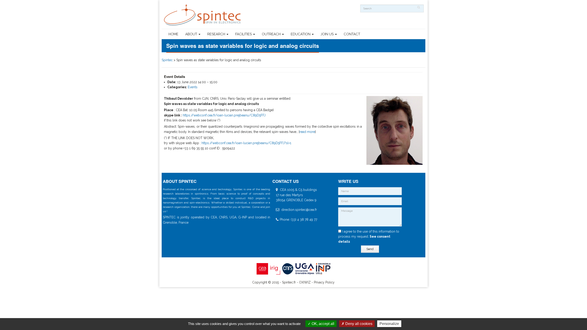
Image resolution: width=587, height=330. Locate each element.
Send (370, 249)
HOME (173, 34)
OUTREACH (272, 34)
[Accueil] (203, 15)
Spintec (167, 60)
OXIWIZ (305, 282)
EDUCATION (301, 34)
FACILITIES (244, 34)
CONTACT (352, 34)
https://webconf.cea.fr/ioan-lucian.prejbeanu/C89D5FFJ (224, 115)
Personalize (389, 324)
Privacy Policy (324, 282)
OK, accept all (322, 324)
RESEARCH (216, 34)
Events (192, 87)
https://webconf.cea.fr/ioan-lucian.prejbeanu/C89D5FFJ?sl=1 (246, 143)
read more (307, 132)
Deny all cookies (358, 324)
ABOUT (191, 34)
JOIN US (328, 34)
